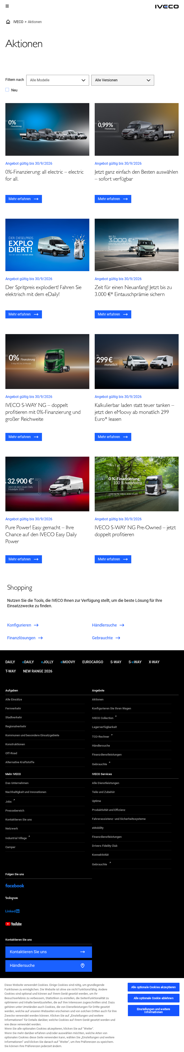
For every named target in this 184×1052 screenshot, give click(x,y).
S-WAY (115, 662)
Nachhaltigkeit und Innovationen (25, 792)
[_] (167, 6)
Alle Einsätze (13, 699)
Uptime (96, 801)
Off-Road (11, 753)
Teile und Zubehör (103, 792)
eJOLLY (47, 662)
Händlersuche (101, 745)
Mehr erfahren (20, 199)
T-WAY (10, 671)
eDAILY (28, 662)
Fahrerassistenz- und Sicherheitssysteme (119, 819)
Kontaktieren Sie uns (18, 819)
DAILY (10, 662)
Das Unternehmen (16, 783)
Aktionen (97, 699)
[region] (92, 1015)
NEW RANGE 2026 (37, 671)
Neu (14, 90)
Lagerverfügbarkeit (104, 727)
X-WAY (154, 662)
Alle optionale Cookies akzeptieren (153, 987)
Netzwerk (11, 828)
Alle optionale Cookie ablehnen (153, 998)
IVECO (18, 22)
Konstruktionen (15, 744)
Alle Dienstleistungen (105, 783)
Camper (10, 847)
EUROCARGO (92, 662)
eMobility (97, 828)
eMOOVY (68, 662)
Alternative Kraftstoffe (19, 762)
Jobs (8, 801)
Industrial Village (16, 838)
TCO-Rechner (100, 736)
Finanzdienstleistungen (107, 754)
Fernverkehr (13, 708)
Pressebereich (14, 810)
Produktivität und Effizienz (108, 810)
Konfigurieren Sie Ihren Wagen (111, 708)
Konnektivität (100, 854)
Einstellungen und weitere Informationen (153, 1010)
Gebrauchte (99, 764)
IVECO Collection (102, 718)
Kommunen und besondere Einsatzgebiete (32, 735)
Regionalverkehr (15, 726)
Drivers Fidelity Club (104, 845)
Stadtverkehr (13, 717)
